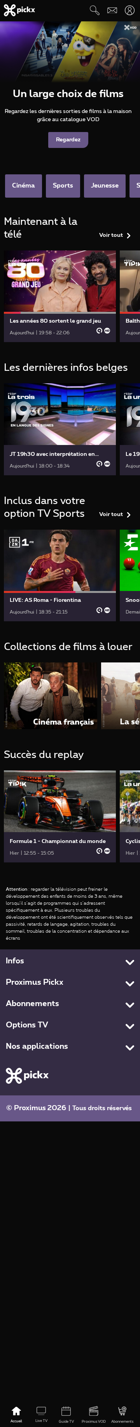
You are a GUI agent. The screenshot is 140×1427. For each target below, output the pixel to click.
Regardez (68, 140)
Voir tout (111, 235)
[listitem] (50, 695)
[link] (60, 296)
